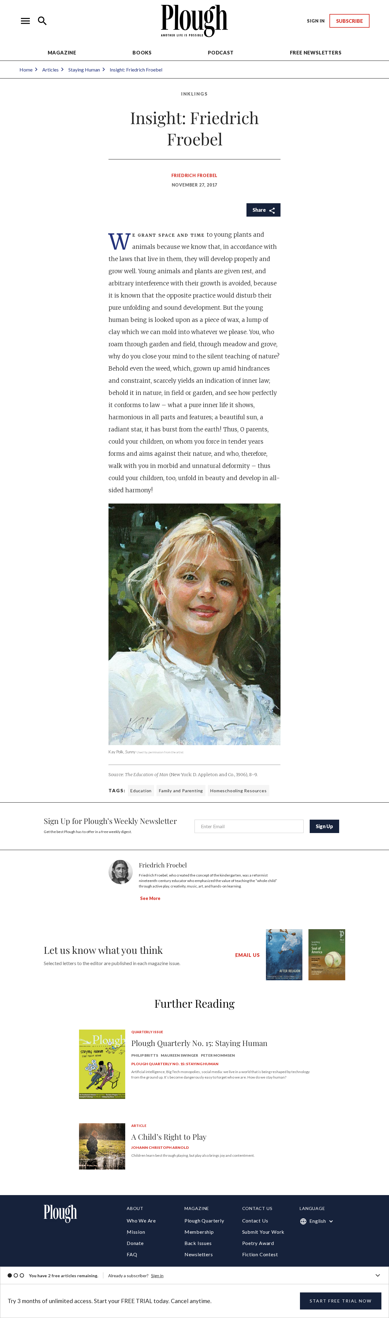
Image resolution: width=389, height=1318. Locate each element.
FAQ (132, 1254)
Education (141, 790)
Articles (50, 69)
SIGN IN (316, 20)
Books (142, 52)
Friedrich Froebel (194, 175)
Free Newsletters (316, 52)
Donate (135, 1243)
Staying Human (84, 69)
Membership (199, 1232)
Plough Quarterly (204, 1220)
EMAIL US (247, 955)
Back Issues (198, 1243)
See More (150, 898)
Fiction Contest (260, 1254)
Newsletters (198, 1254)
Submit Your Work (263, 1232)
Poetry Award (258, 1243)
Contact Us (255, 1220)
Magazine (62, 52)
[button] (25, 21)
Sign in (157, 1275)
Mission (136, 1232)
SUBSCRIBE (349, 21)
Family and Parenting (181, 790)
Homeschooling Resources (238, 790)
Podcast (221, 52)
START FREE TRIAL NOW (341, 1300)
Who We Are (141, 1220)
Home (26, 69)
